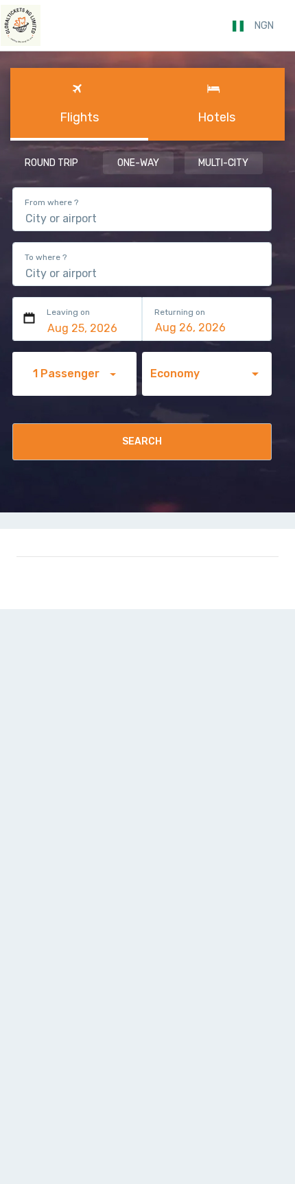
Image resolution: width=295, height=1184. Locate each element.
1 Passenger (67, 373)
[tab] (79, 104)
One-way (138, 163)
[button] (264, 25)
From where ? (51, 202)
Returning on (179, 312)
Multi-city (223, 163)
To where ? (46, 257)
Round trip (51, 163)
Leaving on (68, 312)
